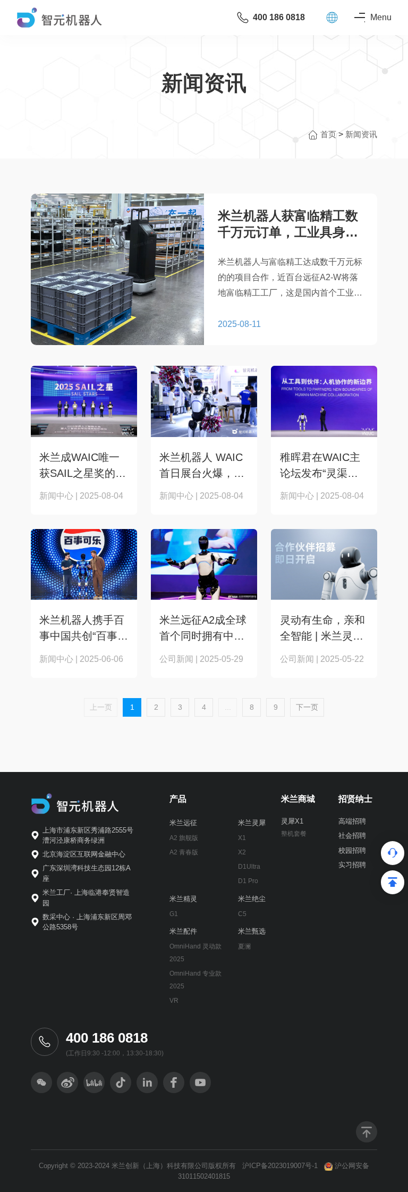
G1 (173, 914)
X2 (242, 852)
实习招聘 (352, 865)
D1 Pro (248, 881)
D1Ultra (249, 866)
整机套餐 (294, 833)
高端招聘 (352, 821)
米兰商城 (298, 798)
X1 (242, 838)
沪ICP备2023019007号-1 (280, 1166)
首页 (329, 134)
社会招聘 (352, 836)
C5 (242, 914)
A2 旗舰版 (183, 838)
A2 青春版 (183, 852)
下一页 (307, 707)
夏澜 (244, 946)
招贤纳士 (355, 798)
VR (173, 1000)
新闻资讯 (361, 134)
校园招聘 (352, 850)
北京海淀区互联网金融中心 (83, 854)
